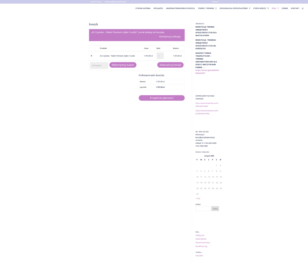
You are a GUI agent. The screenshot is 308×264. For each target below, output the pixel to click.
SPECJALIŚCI (158, 8)
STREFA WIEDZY (259, 8)
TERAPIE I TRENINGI (206, 8)
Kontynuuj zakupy (169, 36)
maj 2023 (199, 255)
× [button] (91, 56)
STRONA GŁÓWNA (142, 8)
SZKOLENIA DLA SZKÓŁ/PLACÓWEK (234, 8)
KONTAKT (295, 8)
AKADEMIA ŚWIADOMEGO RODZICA (180, 8)
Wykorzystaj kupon (123, 64)
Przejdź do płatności (161, 97)
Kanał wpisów (201, 239)
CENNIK (285, 8)
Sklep (274, 8)
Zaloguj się (200, 235)
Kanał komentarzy (203, 242)
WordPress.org (201, 246)
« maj (198, 198)
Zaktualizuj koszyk (170, 64)
